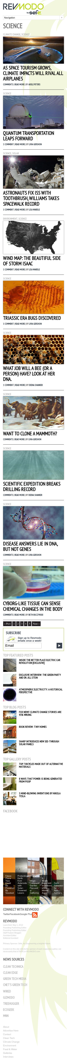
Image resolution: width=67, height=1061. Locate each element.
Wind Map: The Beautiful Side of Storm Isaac (32, 261)
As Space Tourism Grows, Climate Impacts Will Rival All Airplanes (33, 73)
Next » (36, 623)
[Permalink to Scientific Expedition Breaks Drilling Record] (33, 478)
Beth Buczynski (36, 614)
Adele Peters (34, 84)
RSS (34, 914)
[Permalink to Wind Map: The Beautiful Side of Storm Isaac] (33, 253)
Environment (10, 218)
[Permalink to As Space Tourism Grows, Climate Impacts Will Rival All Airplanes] (33, 62)
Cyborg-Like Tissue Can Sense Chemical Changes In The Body (32, 606)
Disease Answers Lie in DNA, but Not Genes (30, 546)
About (6, 1026)
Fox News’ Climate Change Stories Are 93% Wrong (40, 713)
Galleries (7, 1052)
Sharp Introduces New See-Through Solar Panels (39, 743)
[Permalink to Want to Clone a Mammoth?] (33, 428)
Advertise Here (10, 1030)
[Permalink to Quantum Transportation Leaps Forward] (33, 128)
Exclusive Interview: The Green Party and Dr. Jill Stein (40, 676)
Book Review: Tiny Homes (33, 726)
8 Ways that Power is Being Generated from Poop (40, 780)
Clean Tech (9, 1038)
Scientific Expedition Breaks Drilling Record (31, 486)
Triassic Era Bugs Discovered (32, 318)
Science (26, 34)
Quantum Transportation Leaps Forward (28, 136)
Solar (15, 153)
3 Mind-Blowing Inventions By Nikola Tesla (39, 794)
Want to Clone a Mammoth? (30, 433)
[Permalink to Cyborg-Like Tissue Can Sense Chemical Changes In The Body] (33, 598)
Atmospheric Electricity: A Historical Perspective (40, 691)
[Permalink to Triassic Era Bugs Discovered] (33, 312)
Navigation (9, 17)
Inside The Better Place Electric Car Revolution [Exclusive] (39, 661)
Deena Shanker (36, 385)
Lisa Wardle (34, 209)
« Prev (7, 623)
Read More (19, 84)
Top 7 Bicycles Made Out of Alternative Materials (41, 765)
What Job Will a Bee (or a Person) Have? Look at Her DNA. (29, 373)
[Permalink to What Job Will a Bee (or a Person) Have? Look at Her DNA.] (33, 363)
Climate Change (11, 34)
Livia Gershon (35, 144)
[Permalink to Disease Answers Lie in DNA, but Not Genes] (33, 538)
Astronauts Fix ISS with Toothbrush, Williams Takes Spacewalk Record (31, 198)
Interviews (8, 1056)
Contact (7, 1034)
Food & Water (10, 1049)
